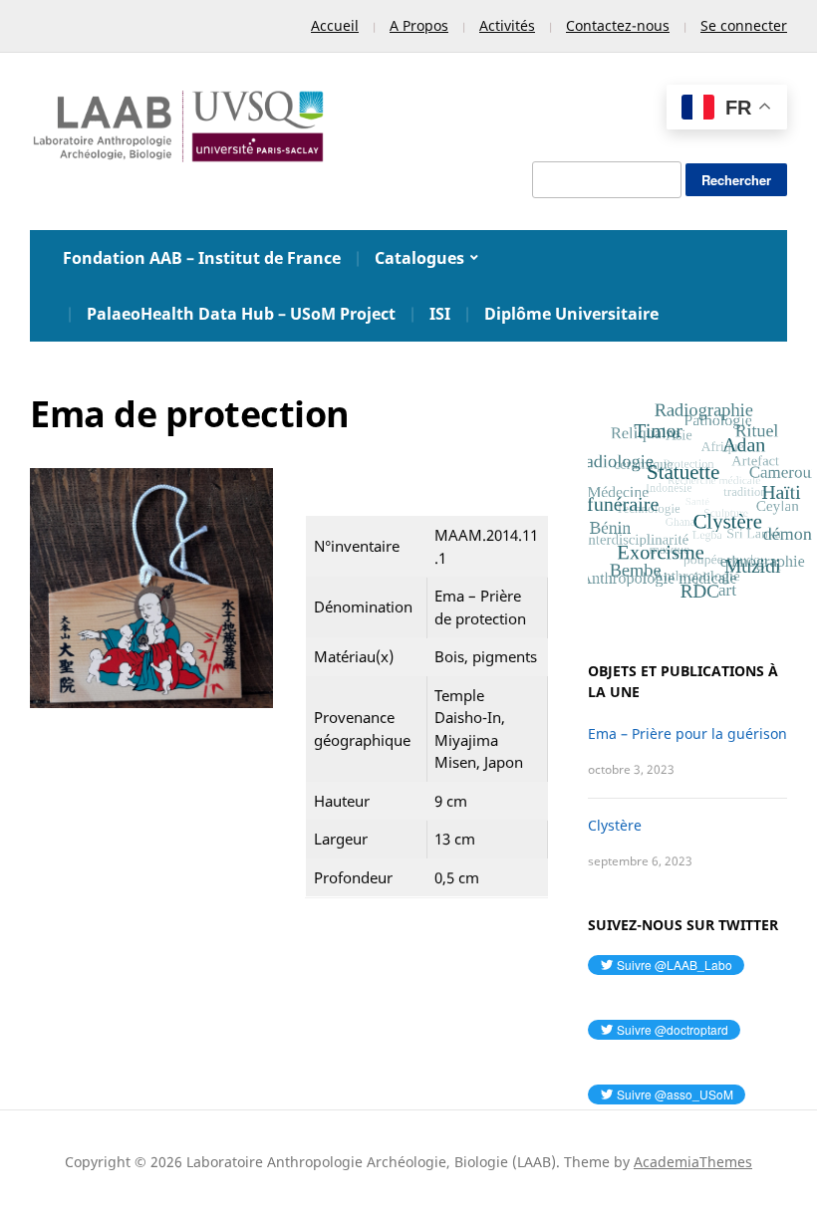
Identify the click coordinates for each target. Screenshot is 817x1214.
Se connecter (743, 25)
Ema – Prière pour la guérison (687, 733)
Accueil (335, 25)
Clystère (615, 825)
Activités (507, 25)
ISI (439, 314)
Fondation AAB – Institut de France (202, 258)
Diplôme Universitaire (571, 314)
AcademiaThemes (693, 1161)
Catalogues (419, 258)
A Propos (419, 25)
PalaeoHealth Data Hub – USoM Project (241, 314)
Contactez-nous (618, 25)
